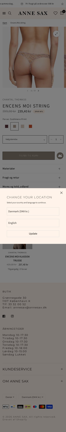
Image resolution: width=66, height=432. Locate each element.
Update (33, 234)
